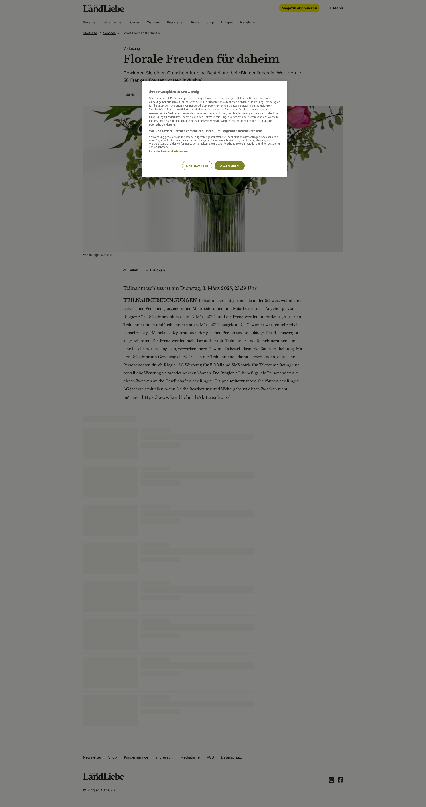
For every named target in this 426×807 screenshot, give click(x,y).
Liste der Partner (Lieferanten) (168, 151)
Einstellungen (197, 165)
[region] (214, 129)
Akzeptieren (229, 165)
